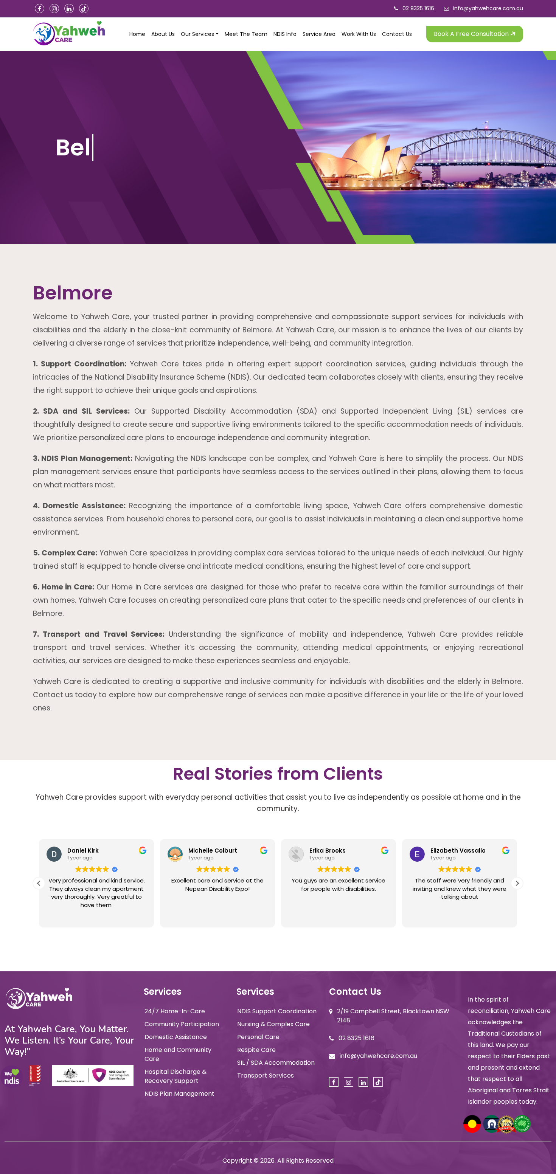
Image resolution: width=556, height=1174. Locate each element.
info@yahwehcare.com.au (488, 8)
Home (137, 34)
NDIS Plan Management (179, 1093)
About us (163, 34)
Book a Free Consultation (472, 33)
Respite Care (256, 1049)
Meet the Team (246, 34)
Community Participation (181, 1024)
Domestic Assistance (175, 1037)
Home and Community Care (177, 1054)
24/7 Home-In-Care (174, 1011)
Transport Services (265, 1075)
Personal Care (258, 1037)
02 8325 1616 (418, 8)
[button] (517, 883)
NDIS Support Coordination (277, 1011)
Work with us (359, 34)
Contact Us (397, 34)
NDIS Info (285, 34)
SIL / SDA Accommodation (276, 1062)
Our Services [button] (197, 34)
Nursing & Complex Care (273, 1024)
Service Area (319, 34)
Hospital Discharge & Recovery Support (175, 1076)
